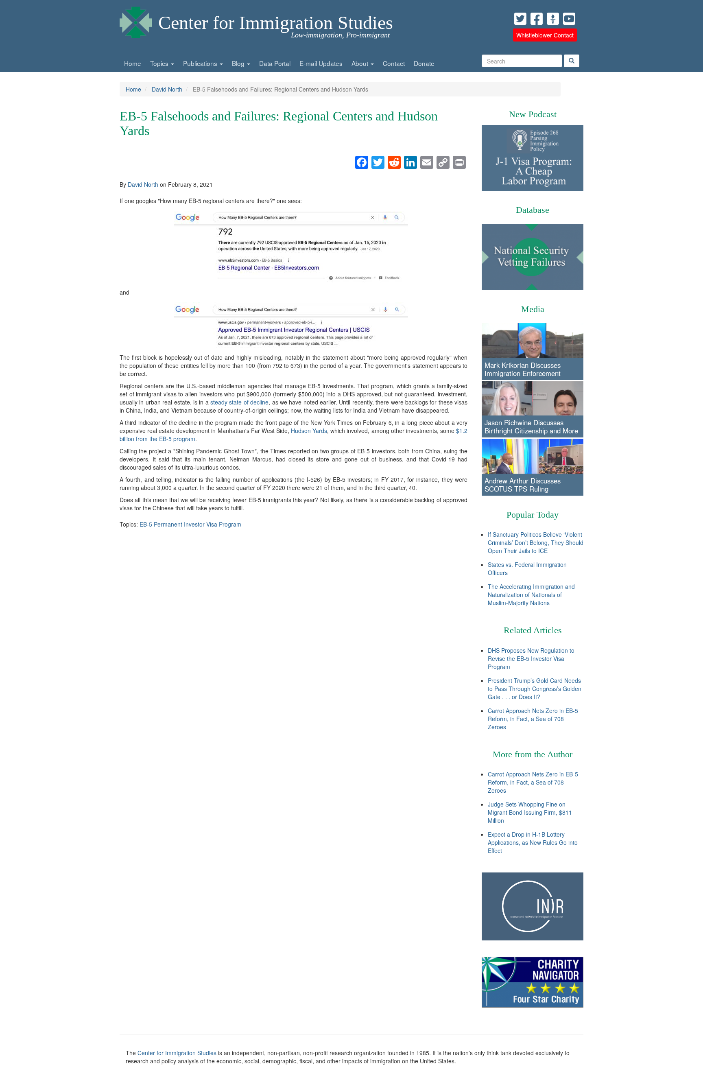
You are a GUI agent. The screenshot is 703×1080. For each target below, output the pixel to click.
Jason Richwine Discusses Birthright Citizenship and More (531, 426)
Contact (394, 63)
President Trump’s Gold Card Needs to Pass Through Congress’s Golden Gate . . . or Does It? (534, 688)
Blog (239, 63)
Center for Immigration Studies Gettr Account (553, 19)
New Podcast (533, 114)
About (361, 63)
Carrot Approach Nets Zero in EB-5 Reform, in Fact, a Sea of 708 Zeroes (533, 718)
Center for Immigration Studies (275, 22)
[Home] (136, 20)
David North (167, 89)
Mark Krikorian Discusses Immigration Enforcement (523, 369)
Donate (424, 63)
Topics (160, 63)
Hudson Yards (309, 430)
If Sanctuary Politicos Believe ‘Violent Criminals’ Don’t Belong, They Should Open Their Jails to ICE (535, 542)
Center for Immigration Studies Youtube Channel (569, 19)
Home (132, 63)
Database (532, 210)
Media (532, 309)
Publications (201, 63)
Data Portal (274, 63)
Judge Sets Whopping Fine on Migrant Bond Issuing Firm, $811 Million (530, 812)
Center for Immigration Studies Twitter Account (520, 19)
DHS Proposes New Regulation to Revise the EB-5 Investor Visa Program (531, 658)
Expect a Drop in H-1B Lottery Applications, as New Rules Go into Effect (533, 842)
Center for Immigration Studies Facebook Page (537, 19)
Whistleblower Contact (545, 35)
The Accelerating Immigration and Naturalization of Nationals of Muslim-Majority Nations (531, 594)
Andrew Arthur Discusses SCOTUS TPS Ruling (523, 485)
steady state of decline (239, 402)
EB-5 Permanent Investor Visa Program (190, 524)
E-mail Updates (321, 63)
